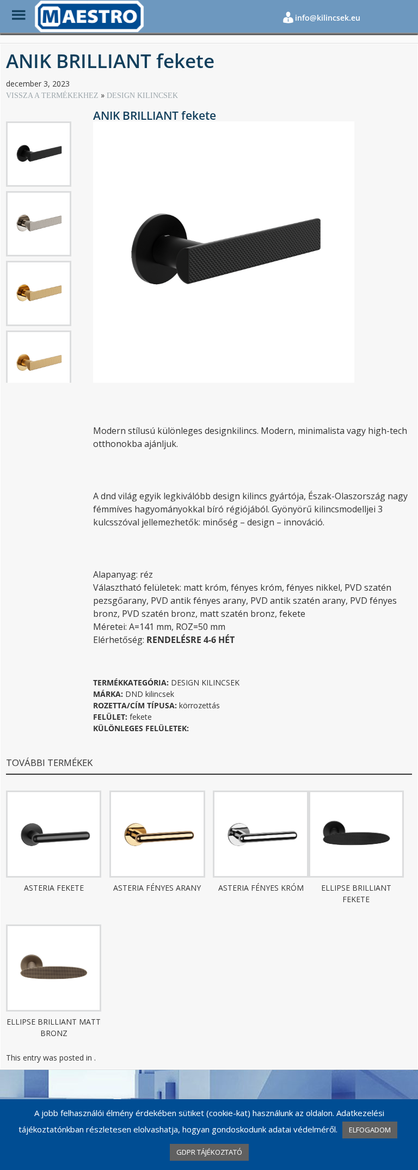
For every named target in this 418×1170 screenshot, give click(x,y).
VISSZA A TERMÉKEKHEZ (53, 95)
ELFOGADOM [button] (370, 1130)
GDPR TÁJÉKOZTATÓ (209, 1152)
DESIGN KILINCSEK (142, 95)
